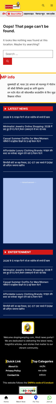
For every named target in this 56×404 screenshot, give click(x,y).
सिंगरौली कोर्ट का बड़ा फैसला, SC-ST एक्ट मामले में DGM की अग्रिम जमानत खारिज (27, 164)
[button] (43, 5)
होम (4, 13)
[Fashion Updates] (12, 5)
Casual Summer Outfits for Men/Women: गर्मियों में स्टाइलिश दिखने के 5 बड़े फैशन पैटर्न (26, 140)
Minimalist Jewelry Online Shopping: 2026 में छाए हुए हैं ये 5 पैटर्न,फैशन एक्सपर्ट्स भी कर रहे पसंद (27, 128)
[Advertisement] (28, 212)
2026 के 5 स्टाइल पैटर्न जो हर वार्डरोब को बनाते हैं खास (26, 117)
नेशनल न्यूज (40, 13)
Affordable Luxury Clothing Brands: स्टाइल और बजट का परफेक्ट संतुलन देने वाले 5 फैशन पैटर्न (28, 152)
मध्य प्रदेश (51, 13)
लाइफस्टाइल (29, 13)
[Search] (7, 61)
